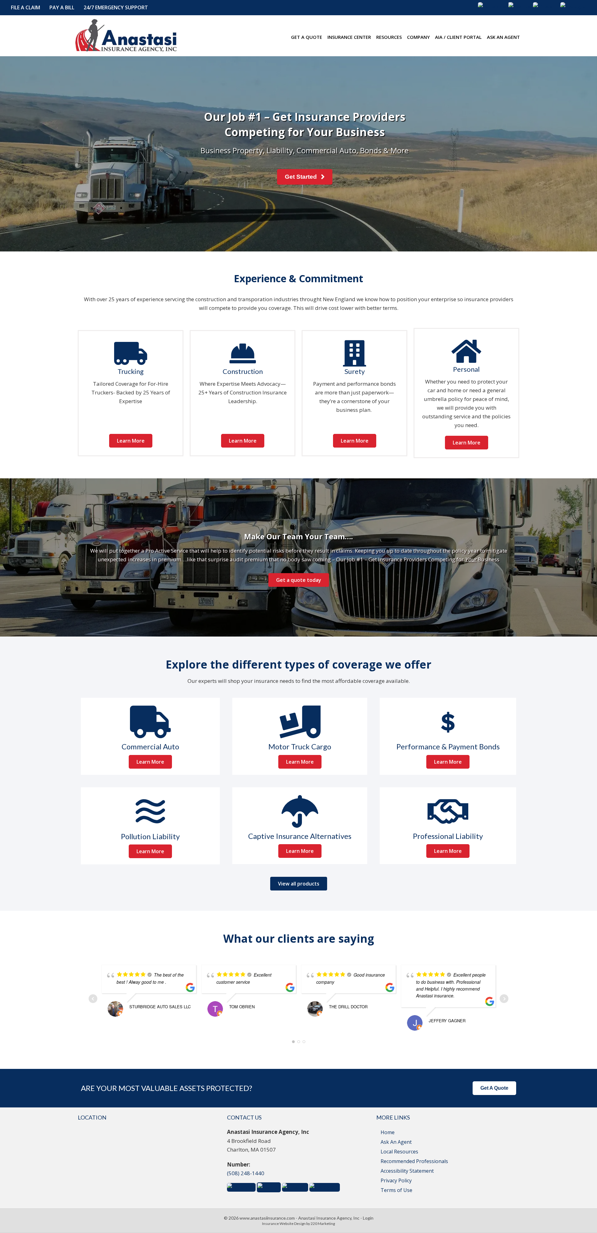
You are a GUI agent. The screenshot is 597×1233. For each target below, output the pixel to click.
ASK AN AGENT (503, 37)
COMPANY (418, 37)
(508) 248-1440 (245, 1173)
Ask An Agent (396, 1142)
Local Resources (399, 1151)
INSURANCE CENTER (349, 37)
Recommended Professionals (414, 1161)
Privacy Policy (396, 1180)
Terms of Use (396, 1190)
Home (388, 1132)
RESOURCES (389, 37)
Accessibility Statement (407, 1170)
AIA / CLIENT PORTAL (458, 37)
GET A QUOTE (306, 37)
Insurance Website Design (284, 1223)
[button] (25, 8)
